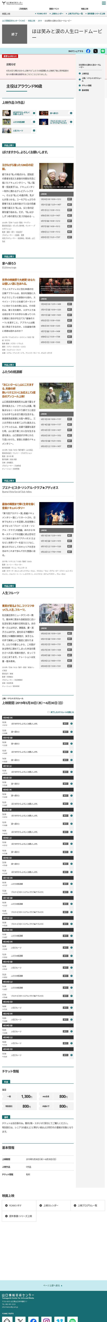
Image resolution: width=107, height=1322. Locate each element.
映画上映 (84, 8)
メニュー (104, 3)
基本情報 (85, 90)
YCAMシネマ (42, 13)
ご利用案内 (23, 8)
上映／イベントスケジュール (92, 79)
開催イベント (54, 8)
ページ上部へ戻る (51, 1285)
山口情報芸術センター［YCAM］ (13, 20)
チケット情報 (86, 85)
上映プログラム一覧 (75, 13)
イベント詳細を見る (38, 724)
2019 (40, 20)
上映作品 (85, 73)
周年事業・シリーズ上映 (96, 13)
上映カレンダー (57, 13)
